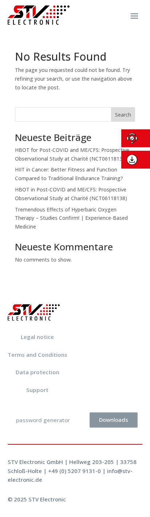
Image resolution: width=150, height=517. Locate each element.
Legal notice (37, 336)
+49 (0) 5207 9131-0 (74, 470)
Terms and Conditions (37, 354)
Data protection (37, 372)
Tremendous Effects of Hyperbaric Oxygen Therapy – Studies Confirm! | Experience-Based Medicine (71, 218)
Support (37, 389)
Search (123, 114)
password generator (43, 420)
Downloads (113, 419)
